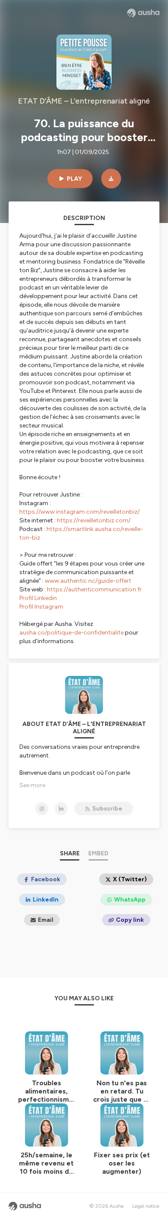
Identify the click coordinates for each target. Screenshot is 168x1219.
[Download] (111, 179)
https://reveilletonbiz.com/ (94, 520)
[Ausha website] (143, 13)
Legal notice (145, 1206)
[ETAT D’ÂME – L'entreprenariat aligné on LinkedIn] (61, 808)
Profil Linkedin (38, 598)
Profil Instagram (41, 606)
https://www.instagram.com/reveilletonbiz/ (79, 511)
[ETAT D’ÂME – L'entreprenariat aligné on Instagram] (41, 808)
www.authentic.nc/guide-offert (87, 580)
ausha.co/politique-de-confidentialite (71, 632)
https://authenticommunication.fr (94, 589)
